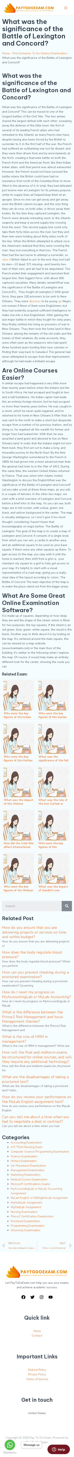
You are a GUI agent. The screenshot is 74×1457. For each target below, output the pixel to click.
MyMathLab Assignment (26, 1203)
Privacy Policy (37, 1374)
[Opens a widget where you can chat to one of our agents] (58, 1450)
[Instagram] (41, 1297)
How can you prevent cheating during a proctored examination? (35, 974)
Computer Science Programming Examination (40, 1152)
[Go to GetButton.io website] (9, 1452)
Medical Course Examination (29, 1179)
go (60, 301)
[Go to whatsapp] (10, 1445)
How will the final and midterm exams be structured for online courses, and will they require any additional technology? (37, 1057)
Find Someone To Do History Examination (40, 53)
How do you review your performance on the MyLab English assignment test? (36, 1099)
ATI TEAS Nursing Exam (26, 1147)
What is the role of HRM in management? (25, 1039)
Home (6, 53)
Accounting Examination (26, 1143)
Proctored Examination (25, 1221)
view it (6, 260)
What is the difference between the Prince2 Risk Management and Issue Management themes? (32, 1017)
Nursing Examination (24, 1212)
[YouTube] (51, 1297)
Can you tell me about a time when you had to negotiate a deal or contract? (35, 1119)
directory (35, 301)
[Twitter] (32, 1297)
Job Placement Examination (28, 1166)
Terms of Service (37, 1379)
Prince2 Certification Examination (32, 1216)
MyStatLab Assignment (26, 1207)
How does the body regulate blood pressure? (32, 954)
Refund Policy (37, 1370)
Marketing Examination (25, 1175)
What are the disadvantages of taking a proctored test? (35, 1079)
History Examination (24, 1161)
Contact (37, 1336)
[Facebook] (23, 1297)
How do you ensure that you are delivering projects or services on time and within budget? (34, 932)
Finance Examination (24, 1156)
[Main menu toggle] (65, 8)
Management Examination (27, 1170)
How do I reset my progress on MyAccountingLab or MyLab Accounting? (36, 994)
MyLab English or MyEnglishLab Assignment (39, 1198)
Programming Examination (27, 1226)
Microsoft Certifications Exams (30, 1184)
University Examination (25, 1230)
